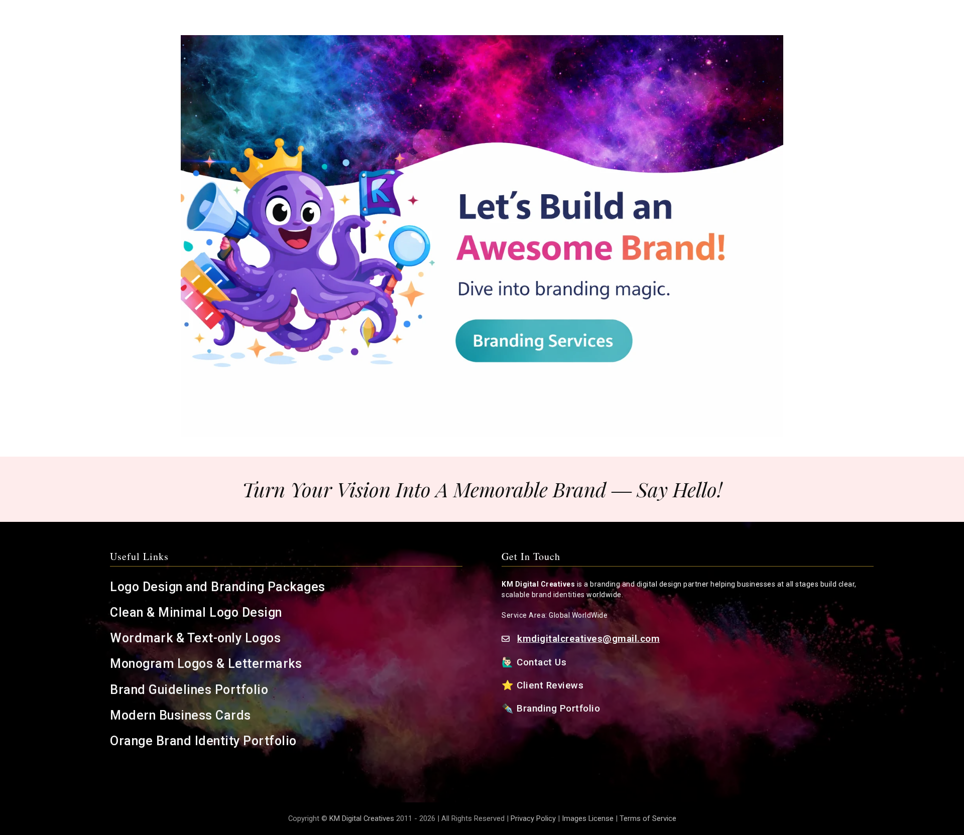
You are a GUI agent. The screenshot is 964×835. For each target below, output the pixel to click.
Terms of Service (648, 818)
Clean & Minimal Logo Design (196, 612)
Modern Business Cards (180, 715)
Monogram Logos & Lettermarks (207, 663)
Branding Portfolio (560, 708)
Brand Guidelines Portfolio (189, 689)
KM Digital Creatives (362, 818)
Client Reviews (550, 685)
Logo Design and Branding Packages (217, 587)
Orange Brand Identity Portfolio (205, 741)
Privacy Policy (533, 818)
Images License (588, 818)
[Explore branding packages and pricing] (482, 236)
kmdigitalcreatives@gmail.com (588, 638)
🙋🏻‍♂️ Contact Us (535, 662)
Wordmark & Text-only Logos (195, 638)
